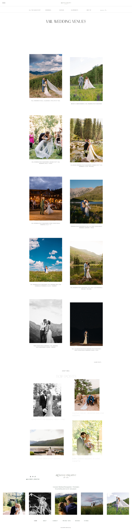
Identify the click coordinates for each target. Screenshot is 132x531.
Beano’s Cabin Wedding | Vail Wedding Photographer (86, 103)
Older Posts (97, 362)
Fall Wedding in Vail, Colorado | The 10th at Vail (45, 100)
